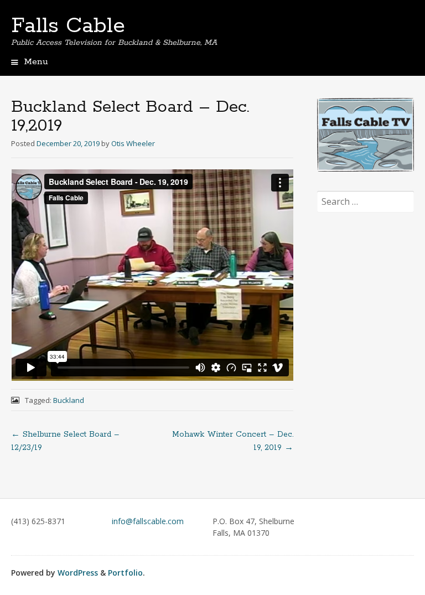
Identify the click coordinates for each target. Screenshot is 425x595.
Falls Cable (68, 26)
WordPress (78, 572)
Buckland (68, 400)
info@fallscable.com (148, 521)
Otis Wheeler (133, 143)
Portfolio (125, 572)
